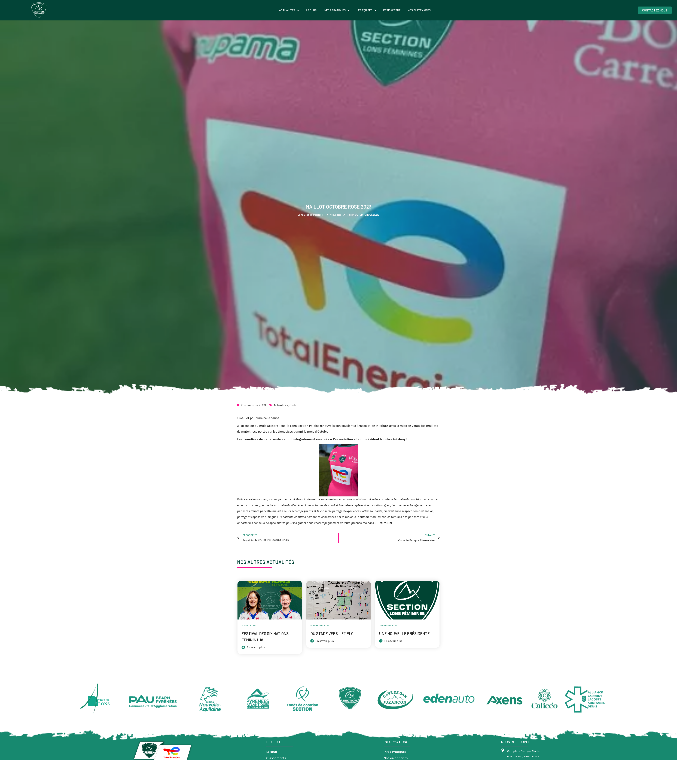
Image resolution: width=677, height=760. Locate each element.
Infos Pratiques (395, 752)
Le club (271, 752)
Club (292, 405)
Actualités (335, 214)
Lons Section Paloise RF (311, 214)
